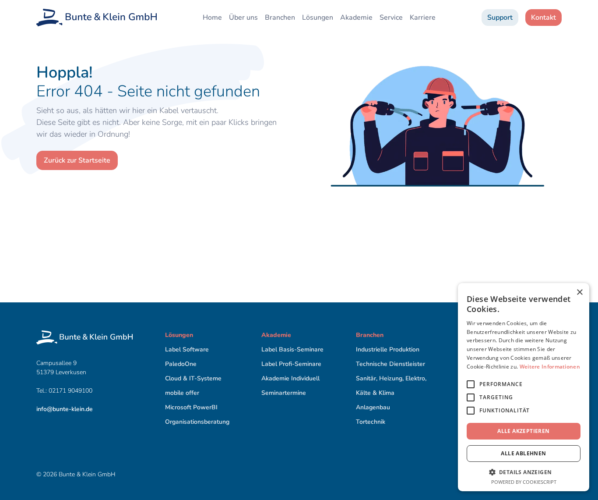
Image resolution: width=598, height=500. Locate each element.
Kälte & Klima (375, 393)
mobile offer (182, 393)
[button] (523, 472)
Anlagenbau (373, 407)
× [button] (579, 292)
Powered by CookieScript (523, 482)
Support (500, 17)
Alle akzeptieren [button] (523, 431)
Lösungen (317, 17)
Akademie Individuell (290, 378)
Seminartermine (283, 393)
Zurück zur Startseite (77, 160)
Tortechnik (370, 422)
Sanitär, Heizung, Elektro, (391, 378)
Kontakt (543, 17)
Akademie (356, 17)
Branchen (280, 17)
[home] (96, 17)
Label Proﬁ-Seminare (291, 364)
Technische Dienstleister (390, 364)
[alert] (523, 387)
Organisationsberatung (197, 422)
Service (391, 17)
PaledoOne (181, 364)
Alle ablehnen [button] (523, 453)
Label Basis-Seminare (292, 349)
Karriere (423, 17)
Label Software (187, 349)
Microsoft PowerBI (191, 407)
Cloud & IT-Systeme (193, 378)
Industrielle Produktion (387, 349)
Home (212, 17)
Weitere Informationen (550, 366)
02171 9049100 (71, 391)
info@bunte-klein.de (64, 409)
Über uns (243, 17)
